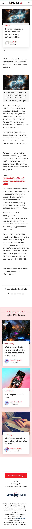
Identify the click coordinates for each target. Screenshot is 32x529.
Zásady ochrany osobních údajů (16, 487)
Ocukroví (14, 524)
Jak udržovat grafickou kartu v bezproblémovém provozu (16, 441)
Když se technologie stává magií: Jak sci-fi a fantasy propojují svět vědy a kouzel (15, 351)
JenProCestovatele (10, 522)
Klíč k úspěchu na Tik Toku (14, 395)
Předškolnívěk (20, 518)
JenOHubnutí (21, 524)
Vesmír (7, 25)
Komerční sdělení (16, 360)
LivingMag (6, 524)
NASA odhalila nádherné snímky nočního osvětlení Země (14, 181)
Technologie (9, 391)
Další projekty (16, 484)
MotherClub (11, 516)
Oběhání (19, 516)
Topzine (10, 520)
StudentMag (18, 520)
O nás (16, 481)
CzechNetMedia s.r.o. (19, 504)
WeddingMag (21, 522)
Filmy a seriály (9, 344)
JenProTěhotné (9, 518)
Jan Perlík (13, 42)
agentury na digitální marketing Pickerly (15, 511)
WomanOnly (20, 514)
